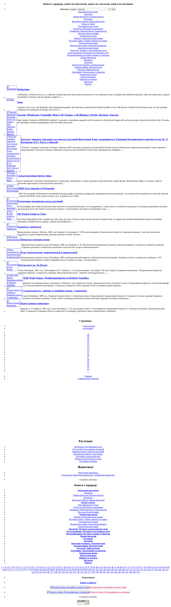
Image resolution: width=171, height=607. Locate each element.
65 (163, 567)
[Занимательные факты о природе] (66, 11)
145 (119, 572)
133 (74, 572)
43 (105, 567)
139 (96, 572)
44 (107, 567)
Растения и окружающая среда (88, 447)
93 (70, 570)
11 (19, 567)
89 (60, 570)
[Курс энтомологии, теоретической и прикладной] (13, 257)
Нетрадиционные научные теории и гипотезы (88, 55)
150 (137, 572)
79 (33, 570)
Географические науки (88, 26)
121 (166, 570)
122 (33, 572)
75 (22, 570)
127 (51, 572)
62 (88, 369)
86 (52, 570)
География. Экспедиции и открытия (88, 72)
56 (88, 355)
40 (97, 567)
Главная (88, 376)
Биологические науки (88, 490)
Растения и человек (88, 461)
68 (4, 570)
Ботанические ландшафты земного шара (108, 587)
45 (110, 567)
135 (81, 572)
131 (66, 572)
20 (43, 567)
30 (70, 567)
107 (116, 570)
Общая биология (88, 57)
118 (155, 570)
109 (123, 570)
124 (40, 572)
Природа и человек (88, 79)
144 (115, 572)
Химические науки (88, 36)
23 (51, 567)
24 (54, 567)
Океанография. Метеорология (88, 67)
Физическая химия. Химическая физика (88, 45)
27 (62, 567)
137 (89, 572)
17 (35, 567)
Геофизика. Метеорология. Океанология (88, 31)
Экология (88, 82)
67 (169, 567)
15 (30, 567)
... (88, 333)
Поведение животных (88, 473)
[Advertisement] (85, 409)
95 (76, 570)
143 (111, 572)
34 (81, 567)
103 (101, 570)
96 (78, 570)
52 (88, 345)
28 (65, 567)
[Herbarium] (11, 89)
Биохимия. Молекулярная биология (88, 21)
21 (46, 567)
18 (38, 567)
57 (88, 357)
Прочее (88, 84)
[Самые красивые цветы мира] (11, 180)
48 (88, 335)
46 (113, 567)
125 (44, 572)
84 (46, 570)
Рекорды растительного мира (88, 459)
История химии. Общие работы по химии (88, 41)
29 (67, 567)
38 (91, 567)
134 (78, 572)
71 (12, 570)
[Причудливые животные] (13, 305)
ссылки (85, 605)
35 (83, 567)
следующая (87, 328)
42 (102, 567)
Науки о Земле (88, 24)
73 (17, 570)
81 (38, 570)
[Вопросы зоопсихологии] (13, 239)
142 (108, 572)
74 (20, 570)
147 (126, 572)
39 (94, 567)
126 (48, 572)
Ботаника (88, 19)
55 (137, 567)
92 (68, 570)
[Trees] (10, 99)
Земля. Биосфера (88, 77)
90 (62, 570)
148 (130, 572)
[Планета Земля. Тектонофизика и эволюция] (68, 592)
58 (88, 359)
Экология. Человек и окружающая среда (88, 50)
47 (115, 567)
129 (59, 572)
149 (134, 572)
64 (161, 567)
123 (36, 572)
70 (9, 570)
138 (93, 572)
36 (86, 567)
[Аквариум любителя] (11, 229)
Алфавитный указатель (88, 378)
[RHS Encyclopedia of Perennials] (12, 191)
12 (22, 567)
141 (104, 572)
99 (87, 570)
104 (104, 570)
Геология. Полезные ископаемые (88, 29)
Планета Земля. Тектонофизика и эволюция (110, 592)
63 (158, 567)
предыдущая (89, 326)
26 (59, 567)
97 (81, 570)
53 (88, 347)
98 (84, 570)
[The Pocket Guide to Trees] (11, 219)
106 (112, 570)
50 (88, 340)
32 (75, 567)
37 (89, 567)
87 (54, 570)
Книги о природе (88, 583)
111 (130, 570)
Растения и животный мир (88, 456)
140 (100, 572)
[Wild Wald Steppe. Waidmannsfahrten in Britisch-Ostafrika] (14, 285)
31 (73, 567)
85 (49, 570)
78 (30, 570)
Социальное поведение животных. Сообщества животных (88, 475)
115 (145, 570)
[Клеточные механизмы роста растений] (12, 208)
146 (123, 572)
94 (73, 570)
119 (159, 570)
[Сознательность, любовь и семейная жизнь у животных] (14, 297)
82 (41, 570)
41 (99, 567)
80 (36, 570)
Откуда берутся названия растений (88, 449)
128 (55, 572)
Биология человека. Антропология (88, 65)
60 (88, 364)
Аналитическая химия (88, 48)
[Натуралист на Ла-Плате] (12, 269)
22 (49, 567)
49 (88, 338)
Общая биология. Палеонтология (88, 495)
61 (88, 367)
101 (93, 570)
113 (137, 570)
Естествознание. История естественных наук (88, 53)
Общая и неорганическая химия (88, 38)
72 (14, 570)
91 (65, 570)
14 (27, 567)
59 (88, 362)
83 (44, 570)
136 (85, 572)
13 (25, 567)
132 (70, 572)
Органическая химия (88, 43)
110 (127, 570)
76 (25, 570)
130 (63, 572)
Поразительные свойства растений (88, 451)
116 (148, 570)
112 (134, 570)
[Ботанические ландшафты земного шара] (70, 587)
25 (57, 567)
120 (163, 570)
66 (166, 567)
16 (33, 567)
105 (108, 570)
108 (119, 570)
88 (57, 570)
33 (78, 567)
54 (88, 350)
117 (152, 570)
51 (88, 343)
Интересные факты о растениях (88, 454)
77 (28, 570)
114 (141, 570)
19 (41, 567)
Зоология (88, 62)
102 (97, 570)
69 (6, 570)
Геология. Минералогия (88, 70)
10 (17, 567)
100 (89, 570)
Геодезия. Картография (88, 33)
